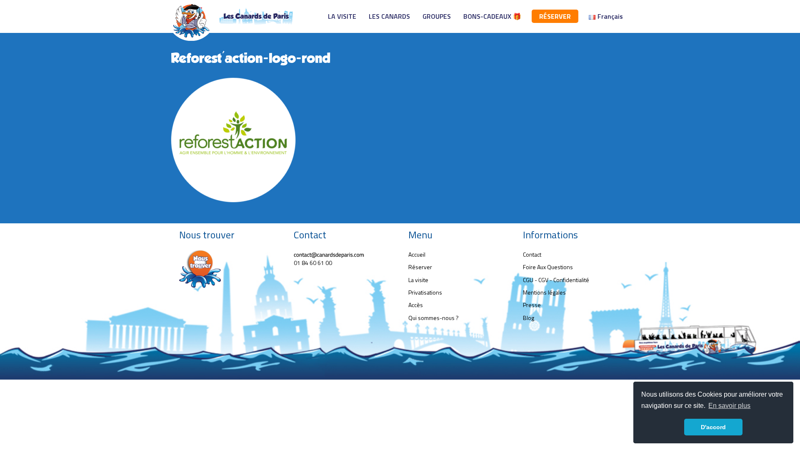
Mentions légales (544, 292)
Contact (532, 254)
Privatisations (425, 292)
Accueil (416, 254)
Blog (528, 317)
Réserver (420, 266)
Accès (415, 304)
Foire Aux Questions (548, 266)
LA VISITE (342, 16)
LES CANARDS (389, 16)
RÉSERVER (555, 16)
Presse (532, 304)
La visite (418, 279)
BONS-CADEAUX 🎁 (492, 16)
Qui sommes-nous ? (433, 317)
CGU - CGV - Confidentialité (556, 279)
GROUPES (436, 16)
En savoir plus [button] (729, 405)
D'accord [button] (713, 427)
